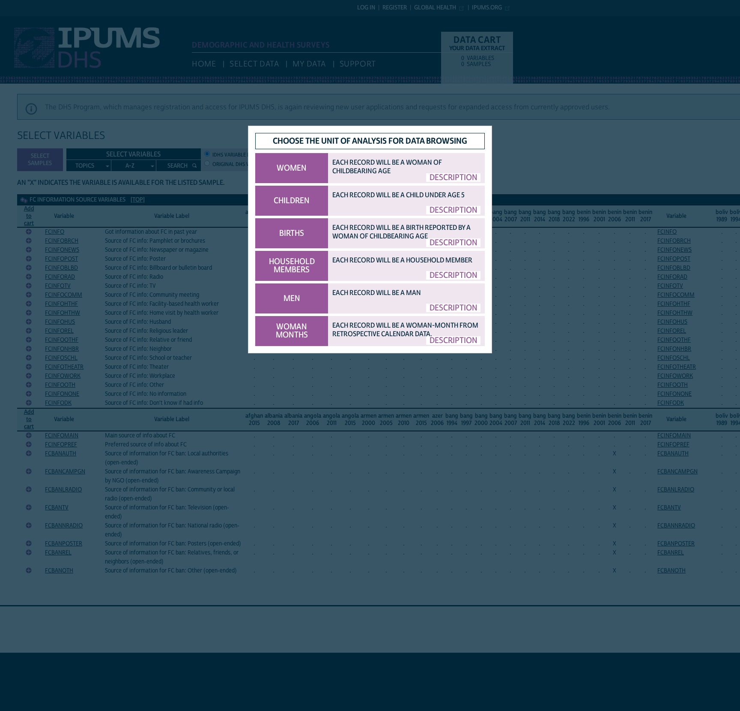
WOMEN (292, 168)
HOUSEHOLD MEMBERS (292, 265)
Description (453, 177)
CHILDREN (292, 201)
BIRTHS (291, 233)
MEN (291, 298)
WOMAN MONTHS (292, 331)
